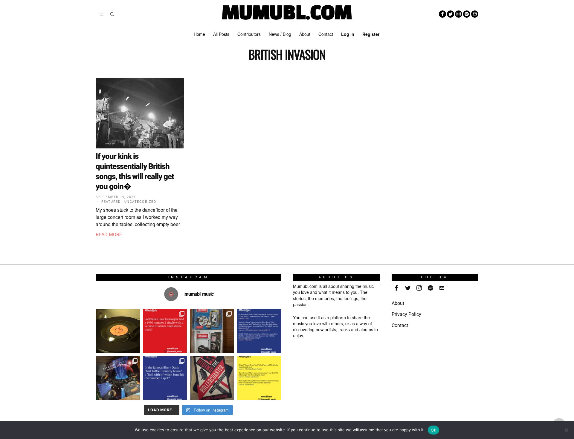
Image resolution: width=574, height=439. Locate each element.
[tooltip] (442, 14)
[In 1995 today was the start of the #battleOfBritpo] (165, 378)
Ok (433, 430)
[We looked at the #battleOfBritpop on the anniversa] (259, 331)
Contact (400, 325)
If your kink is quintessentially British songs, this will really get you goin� (135, 171)
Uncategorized (140, 202)
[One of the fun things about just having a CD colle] (118, 378)
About (398, 303)
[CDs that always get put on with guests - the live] (212, 331)
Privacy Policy (406, 314)
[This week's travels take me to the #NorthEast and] (165, 331)
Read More (109, 234)
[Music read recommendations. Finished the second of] (212, 378)
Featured (110, 202)
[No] (567, 430)
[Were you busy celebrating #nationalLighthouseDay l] (259, 378)
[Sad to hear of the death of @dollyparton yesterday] (118, 331)
